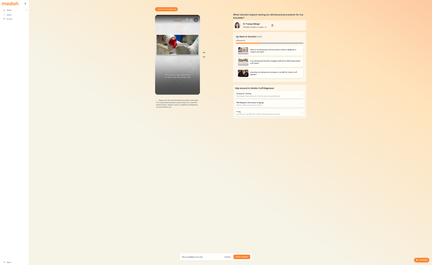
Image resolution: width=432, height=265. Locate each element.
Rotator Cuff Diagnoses (167, 9)
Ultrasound (240, 40)
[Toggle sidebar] (25, 3)
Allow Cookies (242, 257)
